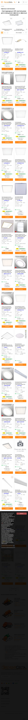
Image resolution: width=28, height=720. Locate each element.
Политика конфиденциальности (8, 547)
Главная (2, 6)
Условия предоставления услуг (8, 545)
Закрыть (26, 719)
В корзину (7, 68)
